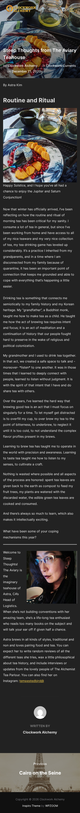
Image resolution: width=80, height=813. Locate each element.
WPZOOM (51, 805)
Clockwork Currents (61, 66)
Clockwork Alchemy (22, 66)
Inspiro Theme (31, 805)
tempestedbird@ (31, 681)
